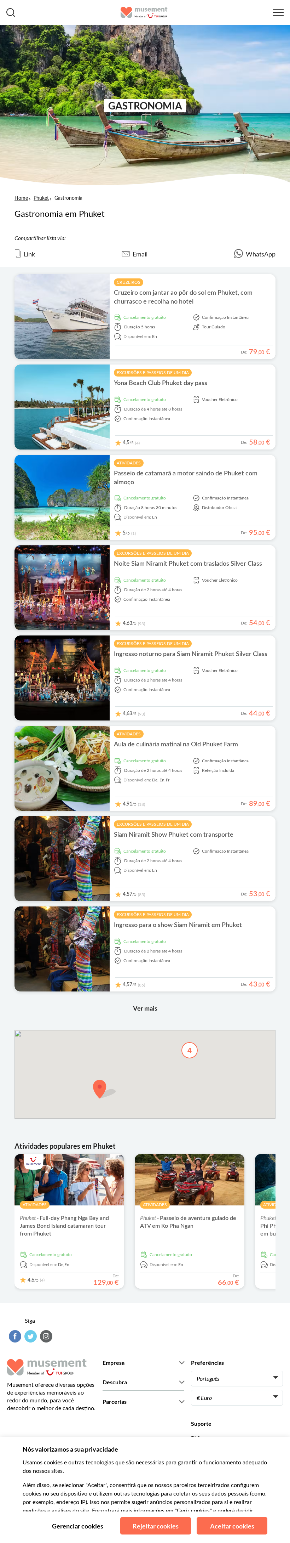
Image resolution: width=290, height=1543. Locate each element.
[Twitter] (30, 1336)
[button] (104, 1089)
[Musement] (144, 12)
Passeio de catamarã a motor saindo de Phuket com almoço (185, 478)
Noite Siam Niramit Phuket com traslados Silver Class (188, 564)
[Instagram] (45, 1336)
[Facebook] (14, 1336)
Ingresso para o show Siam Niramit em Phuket (178, 925)
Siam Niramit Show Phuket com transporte (173, 835)
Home (21, 198)
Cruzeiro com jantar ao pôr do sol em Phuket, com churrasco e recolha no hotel (183, 297)
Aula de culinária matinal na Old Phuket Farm (176, 744)
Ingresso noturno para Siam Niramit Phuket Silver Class (190, 654)
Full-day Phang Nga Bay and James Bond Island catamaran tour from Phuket (64, 1226)
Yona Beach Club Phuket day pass (160, 383)
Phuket (41, 198)
